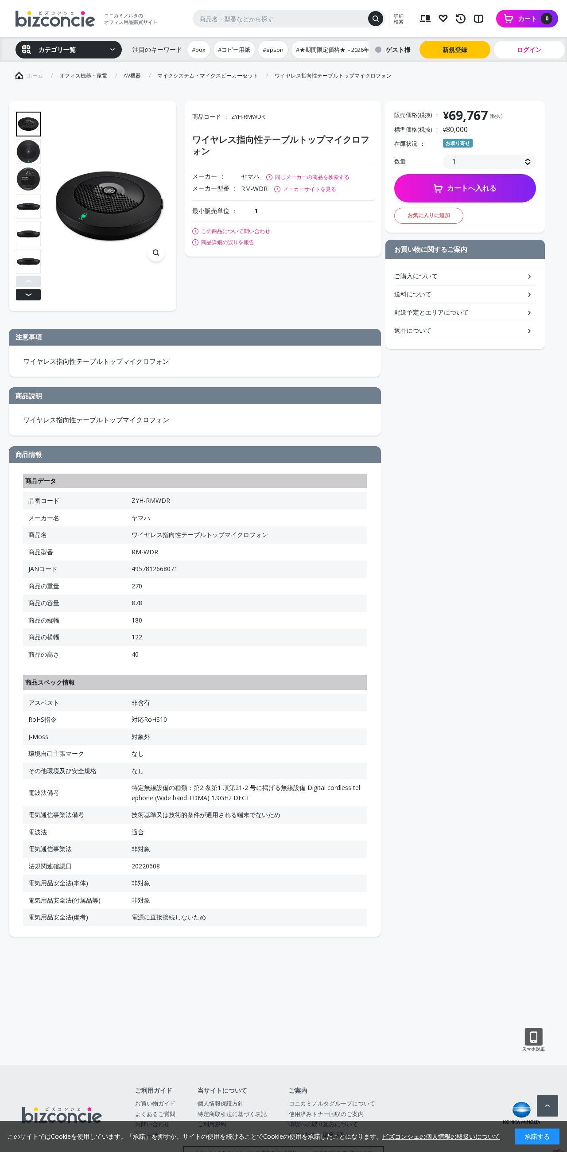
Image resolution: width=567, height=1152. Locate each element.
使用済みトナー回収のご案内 (326, 1114)
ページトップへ (547, 1106)
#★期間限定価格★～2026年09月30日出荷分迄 (356, 50)
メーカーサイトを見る (309, 189)
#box (199, 50)
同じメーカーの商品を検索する (312, 177)
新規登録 (455, 49)
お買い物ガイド (155, 1103)
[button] (28, 281)
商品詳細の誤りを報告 (227, 242)
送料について (412, 294)
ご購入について (416, 276)
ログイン (529, 49)
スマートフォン (533, 1040)
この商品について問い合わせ (235, 231)
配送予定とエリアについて (431, 312)
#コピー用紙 (234, 50)
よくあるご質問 (155, 1114)
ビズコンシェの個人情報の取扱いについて (441, 1136)
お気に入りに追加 (429, 215)
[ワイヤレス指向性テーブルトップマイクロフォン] (109, 206)
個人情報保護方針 (221, 1103)
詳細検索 (399, 18)
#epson (273, 50)
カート (533, 18)
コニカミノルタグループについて (332, 1103)
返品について (412, 330)
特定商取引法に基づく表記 (232, 1114)
